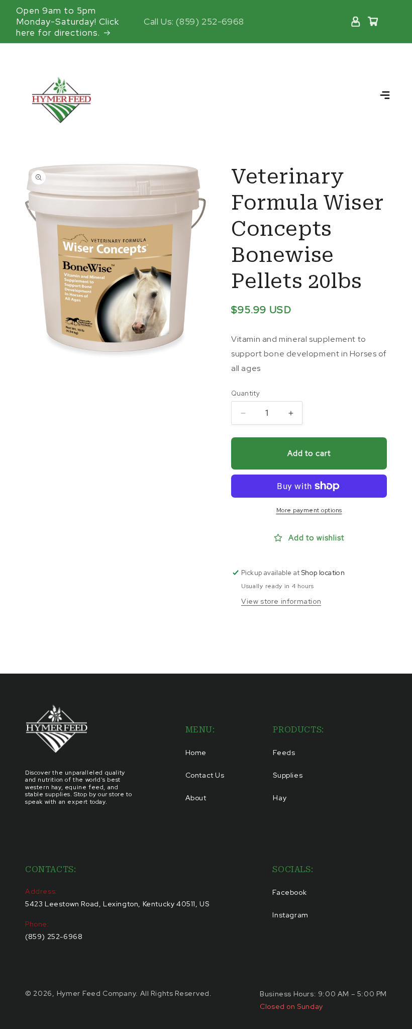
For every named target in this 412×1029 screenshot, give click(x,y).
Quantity (245, 393)
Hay (279, 797)
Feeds (284, 752)
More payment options (309, 510)
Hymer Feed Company (96, 993)
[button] (385, 95)
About (196, 797)
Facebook (289, 892)
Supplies (287, 775)
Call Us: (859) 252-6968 (194, 21)
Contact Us (205, 775)
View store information (281, 601)
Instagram (290, 914)
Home (196, 752)
